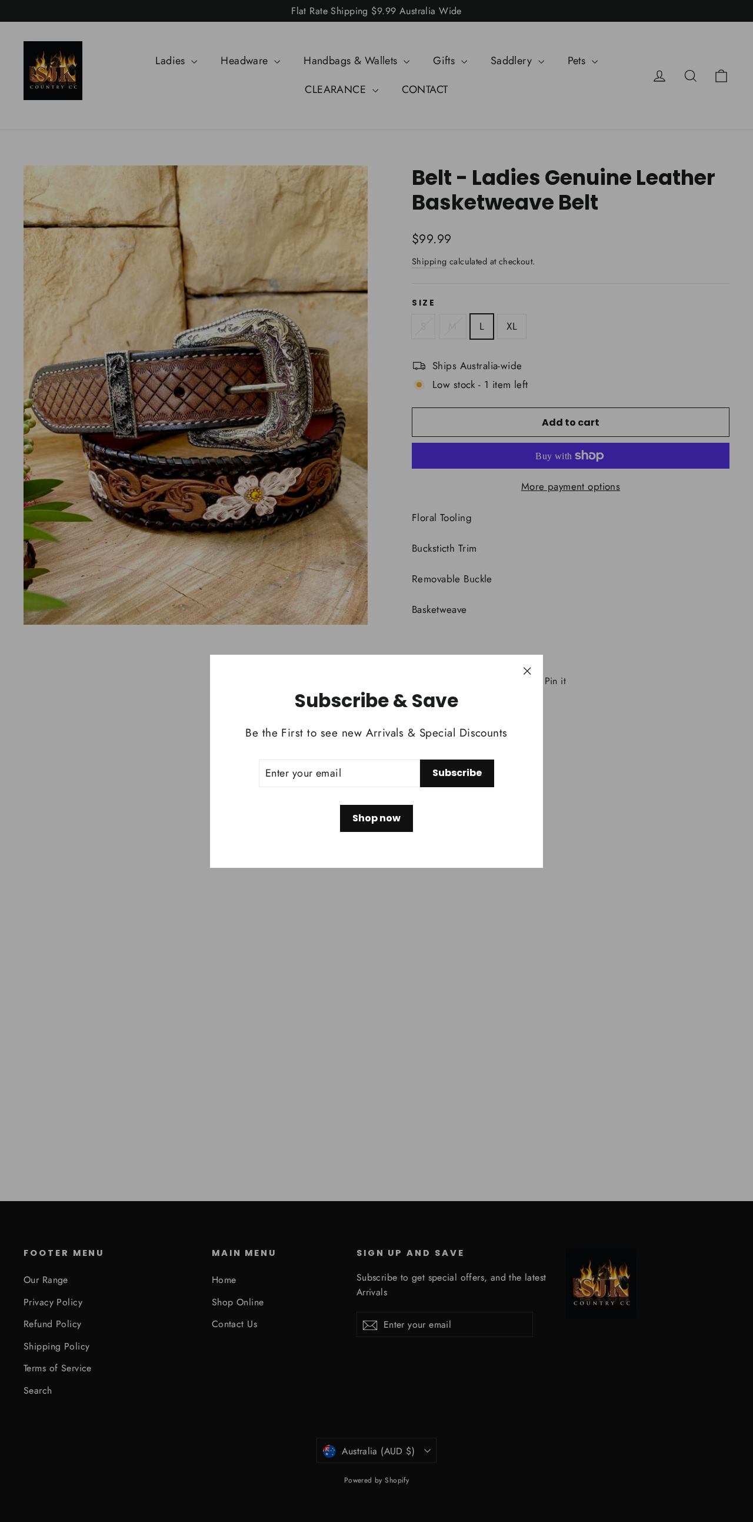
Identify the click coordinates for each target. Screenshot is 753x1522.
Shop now (376, 818)
